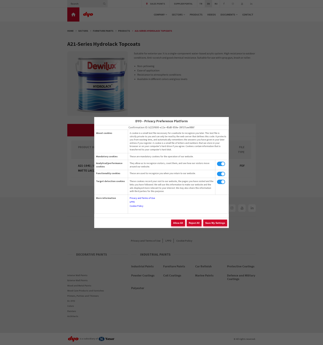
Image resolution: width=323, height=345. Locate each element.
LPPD (132, 201)
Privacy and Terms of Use (142, 198)
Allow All (178, 223)
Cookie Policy (136, 205)
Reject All (194, 223)
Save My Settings (215, 223)
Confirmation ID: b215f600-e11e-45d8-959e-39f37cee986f (161, 127)
